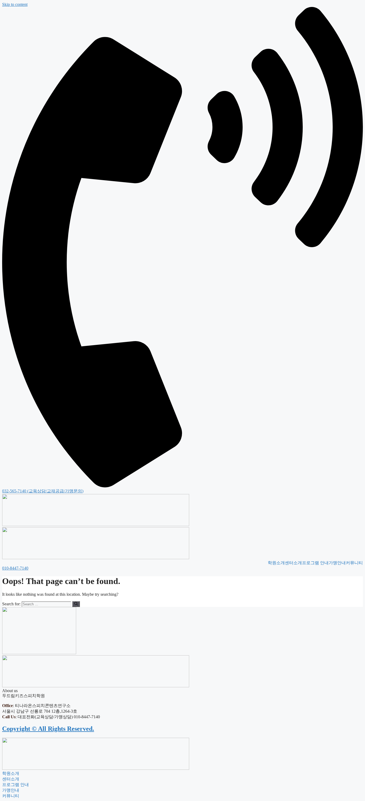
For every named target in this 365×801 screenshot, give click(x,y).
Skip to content (15, 4)
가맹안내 (337, 563)
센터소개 (293, 563)
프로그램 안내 (315, 563)
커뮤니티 (354, 563)
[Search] (76, 604)
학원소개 (276, 563)
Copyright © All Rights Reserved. (48, 728)
